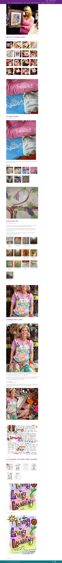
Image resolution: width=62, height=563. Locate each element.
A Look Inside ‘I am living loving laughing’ (21, 459)
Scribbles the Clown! (14, 320)
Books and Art (13, 39)
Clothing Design (12, 116)
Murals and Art (12, 221)
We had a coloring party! (15, 37)
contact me (12, 232)
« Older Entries (9, 558)
